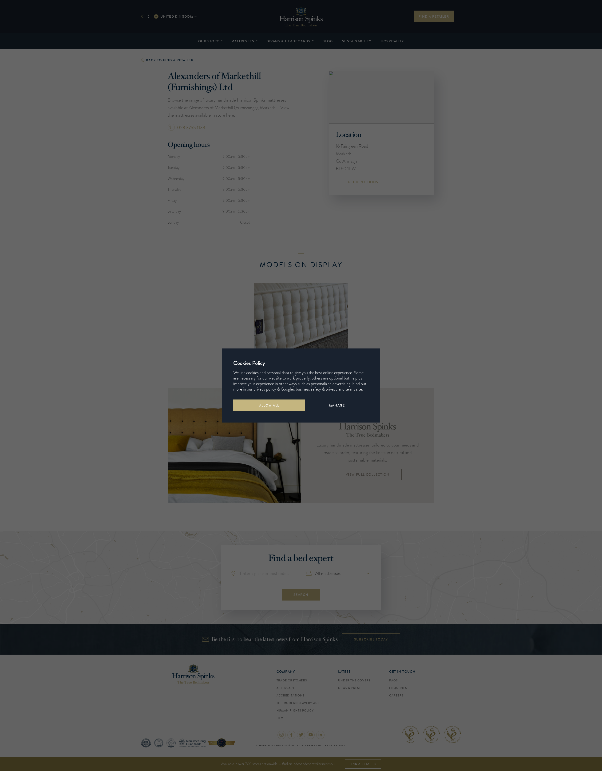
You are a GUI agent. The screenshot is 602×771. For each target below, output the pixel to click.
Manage (337, 405)
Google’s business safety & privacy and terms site (321, 389)
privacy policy (264, 389)
